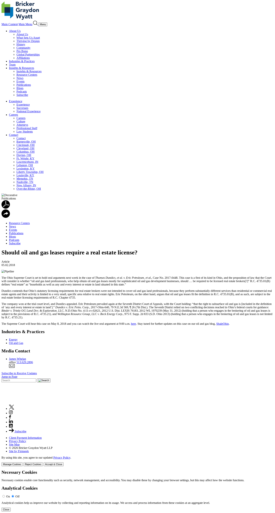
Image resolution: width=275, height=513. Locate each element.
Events (20, 81)
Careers (13, 114)
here (133, 323)
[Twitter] (11, 408)
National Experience (28, 111)
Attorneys (22, 124)
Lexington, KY (25, 168)
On (8, 496)
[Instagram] (11, 413)
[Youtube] (11, 426)
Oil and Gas (16, 343)
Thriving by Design (28, 41)
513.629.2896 (24, 362)
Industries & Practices (22, 61)
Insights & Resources (21, 68)
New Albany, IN (26, 185)
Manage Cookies (12, 464)
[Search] (35, 24)
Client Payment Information (25, 437)
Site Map (14, 444)
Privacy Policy (17, 441)
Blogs (19, 88)
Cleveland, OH (25, 148)
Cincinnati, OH (25, 145)
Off (17, 496)
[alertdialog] (137, 491)
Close (6, 509)
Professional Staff (26, 128)
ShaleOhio (222, 323)
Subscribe (22, 94)
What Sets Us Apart (28, 37)
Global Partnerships (28, 54)
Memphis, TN (24, 178)
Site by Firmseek (19, 451)
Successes (22, 108)
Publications (23, 84)
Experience (15, 101)
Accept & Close (53, 464)
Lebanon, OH (24, 165)
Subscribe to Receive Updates (19, 373)
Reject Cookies (33, 464)
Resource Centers (26, 74)
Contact (13, 134)
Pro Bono (22, 51)
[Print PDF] (5, 207)
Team (12, 64)
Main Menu (25, 24)
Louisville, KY (25, 175)
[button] (5, 216)
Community (23, 47)
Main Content (9, 24)
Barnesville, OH (26, 141)
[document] (137, 491)
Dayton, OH (23, 155)
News (19, 78)
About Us (15, 31)
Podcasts (21, 91)
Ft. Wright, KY (25, 158)
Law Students (24, 131)
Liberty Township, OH (30, 171)
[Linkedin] (11, 422)
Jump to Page (9, 376)
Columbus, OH (25, 151)
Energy (13, 339)
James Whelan (17, 358)
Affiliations (23, 57)
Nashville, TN (24, 182)
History (20, 44)
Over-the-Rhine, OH (28, 188)
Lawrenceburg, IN (27, 161)
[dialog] (137, 461)
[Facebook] (10, 417)
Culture (20, 121)
